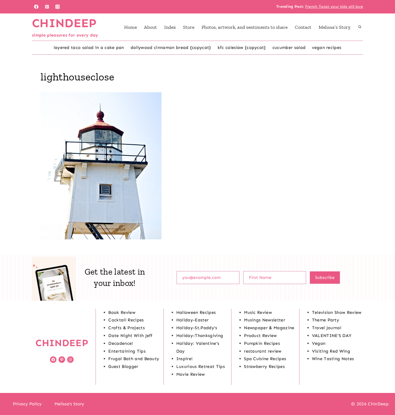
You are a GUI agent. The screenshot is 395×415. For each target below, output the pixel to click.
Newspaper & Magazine (269, 327)
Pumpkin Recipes (262, 343)
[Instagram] (57, 6)
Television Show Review (337, 312)
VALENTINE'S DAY (332, 335)
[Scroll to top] (382, 394)
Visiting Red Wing (331, 351)
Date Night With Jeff (130, 335)
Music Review (258, 312)
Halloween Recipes (196, 312)
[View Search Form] (360, 27)
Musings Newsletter (264, 319)
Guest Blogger (123, 366)
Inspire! (184, 358)
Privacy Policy (27, 403)
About (150, 27)
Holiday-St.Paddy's (196, 327)
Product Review (260, 335)
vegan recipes (326, 47)
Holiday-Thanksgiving (199, 335)
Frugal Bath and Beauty (133, 358)
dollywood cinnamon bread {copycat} (171, 47)
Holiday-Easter (192, 319)
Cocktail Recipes (126, 319)
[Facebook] (36, 6)
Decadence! (120, 343)
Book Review (121, 312)
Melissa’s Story (334, 27)
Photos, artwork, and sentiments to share (245, 27)
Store (188, 27)
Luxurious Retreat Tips (200, 366)
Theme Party (325, 319)
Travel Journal (326, 327)
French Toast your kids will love (334, 6)
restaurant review (262, 351)
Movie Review (190, 374)
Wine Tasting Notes (333, 358)
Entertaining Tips (126, 351)
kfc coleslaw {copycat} (242, 47)
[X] (197, 404)
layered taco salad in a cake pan (89, 47)
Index (170, 27)
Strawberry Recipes (264, 366)
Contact (303, 27)
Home (130, 27)
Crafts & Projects (126, 327)
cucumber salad (289, 47)
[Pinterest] (47, 6)
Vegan (319, 343)
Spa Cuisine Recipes (265, 358)
